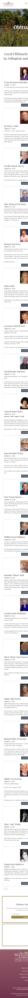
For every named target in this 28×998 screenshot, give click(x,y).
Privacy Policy (19, 995)
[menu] (26, 3)
